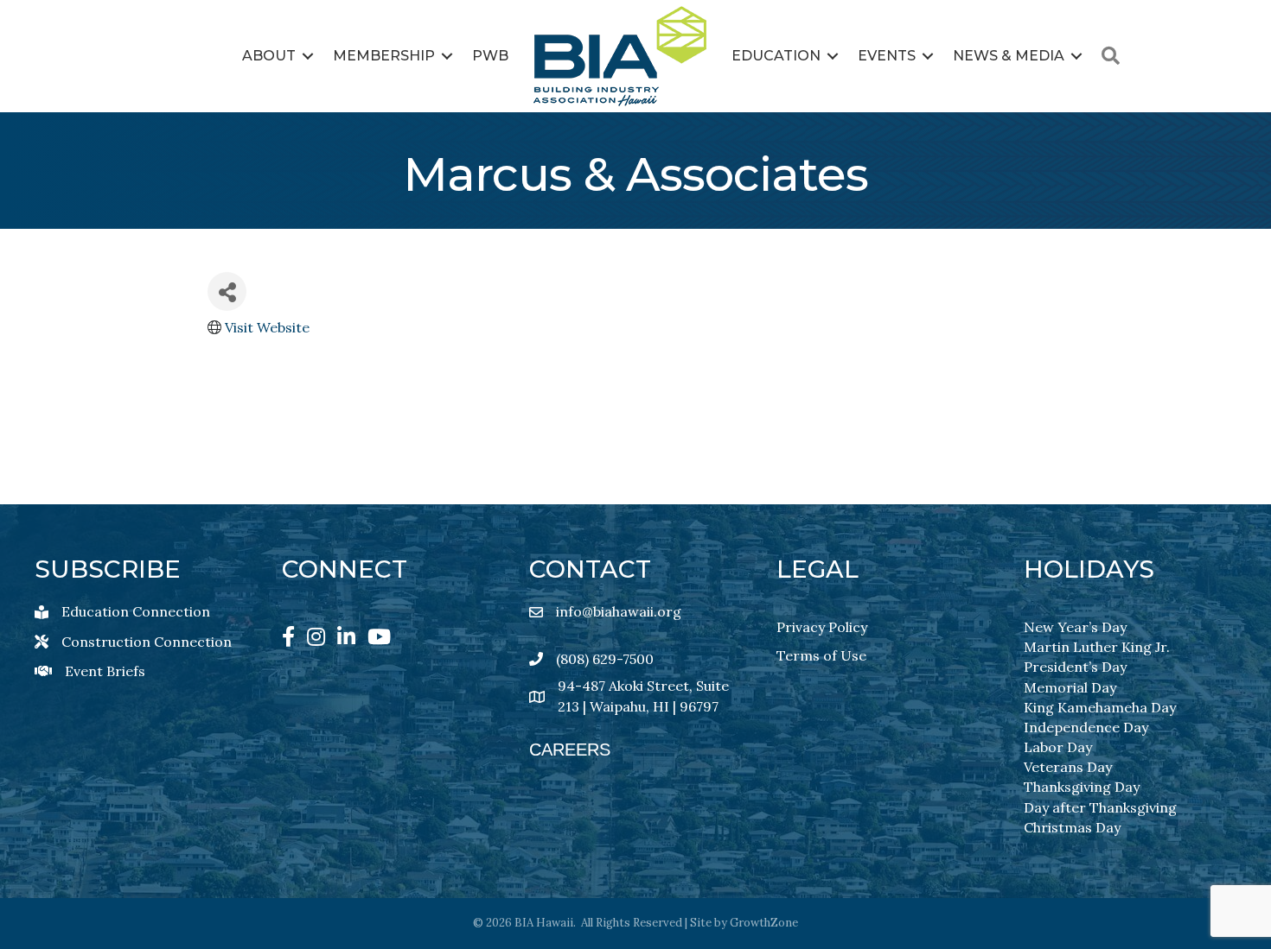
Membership (384, 55)
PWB (490, 55)
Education (776, 55)
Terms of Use (821, 655)
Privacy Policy (821, 627)
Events (887, 55)
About (269, 55)
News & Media (1008, 55)
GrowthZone (764, 922)
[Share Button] (227, 291)
